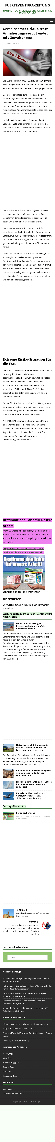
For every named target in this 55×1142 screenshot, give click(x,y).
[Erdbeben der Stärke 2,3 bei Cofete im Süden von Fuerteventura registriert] (8, 787)
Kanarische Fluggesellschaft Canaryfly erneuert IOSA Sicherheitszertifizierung (30, 796)
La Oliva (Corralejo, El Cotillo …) (16, 1040)
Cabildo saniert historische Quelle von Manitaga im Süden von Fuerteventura (33, 773)
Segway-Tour (8, 1067)
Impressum (7, 1089)
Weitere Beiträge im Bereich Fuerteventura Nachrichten (27, 615)
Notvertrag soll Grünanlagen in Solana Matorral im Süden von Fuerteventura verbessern (32, 747)
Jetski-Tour (7, 1058)
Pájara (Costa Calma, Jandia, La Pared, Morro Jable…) (25, 1024)
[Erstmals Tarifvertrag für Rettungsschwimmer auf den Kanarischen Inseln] (8, 629)
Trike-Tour (7, 1071)
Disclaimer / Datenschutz (13, 1093)
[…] (16, 658)
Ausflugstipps (9, 1053)
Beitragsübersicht (13, 806)
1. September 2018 (11, 43)
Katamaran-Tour (10, 1076)
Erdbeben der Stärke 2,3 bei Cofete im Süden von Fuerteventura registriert (34, 784)
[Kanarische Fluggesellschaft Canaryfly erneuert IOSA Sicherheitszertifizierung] (8, 798)
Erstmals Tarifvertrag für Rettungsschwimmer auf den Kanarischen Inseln (31, 626)
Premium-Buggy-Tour (12, 1062)
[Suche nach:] (27, 957)
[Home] (8, 818)
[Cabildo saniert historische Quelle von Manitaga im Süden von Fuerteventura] (8, 776)
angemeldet (17, 604)
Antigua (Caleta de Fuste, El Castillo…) (18, 1028)
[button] (51, 21)
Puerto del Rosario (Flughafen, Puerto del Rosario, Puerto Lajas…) (27, 1034)
